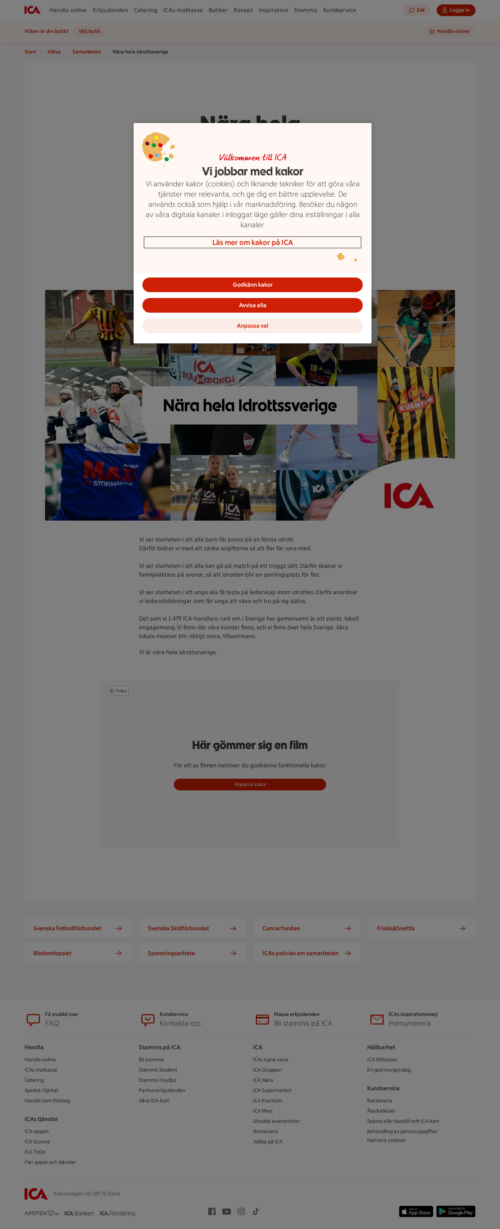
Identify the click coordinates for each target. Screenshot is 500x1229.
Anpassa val (252, 325)
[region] (253, 233)
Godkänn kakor (253, 284)
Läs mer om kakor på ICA (252, 242)
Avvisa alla (252, 305)
